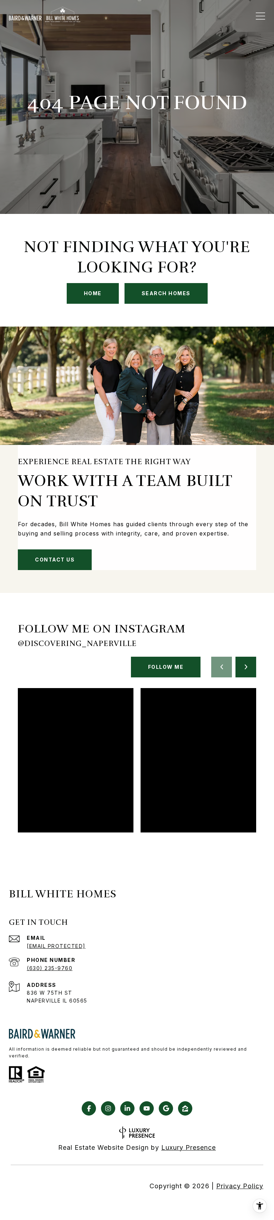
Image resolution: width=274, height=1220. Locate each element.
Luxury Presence (188, 1147)
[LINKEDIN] (127, 1108)
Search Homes (166, 293)
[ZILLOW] (185, 1108)
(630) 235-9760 (49, 968)
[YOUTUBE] (146, 1108)
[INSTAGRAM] (108, 1108)
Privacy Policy (239, 1186)
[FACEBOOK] (89, 1108)
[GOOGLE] (166, 1108)
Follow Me (166, 667)
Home (93, 293)
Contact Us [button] (55, 560)
